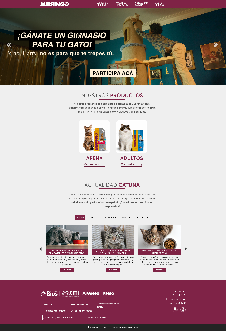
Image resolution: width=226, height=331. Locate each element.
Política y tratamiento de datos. (108, 305)
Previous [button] (6, 42)
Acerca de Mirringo (102, 4)
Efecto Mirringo (159, 4)
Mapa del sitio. (51, 305)
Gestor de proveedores (81, 311)
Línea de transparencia (95, 318)
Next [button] (213, 42)
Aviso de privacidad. (80, 305)
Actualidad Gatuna (141, 4)
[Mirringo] (57, 4)
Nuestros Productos (122, 4)
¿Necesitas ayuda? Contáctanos (58, 318)
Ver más (67, 269)
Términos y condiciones (55, 311)
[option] (113, 46)
